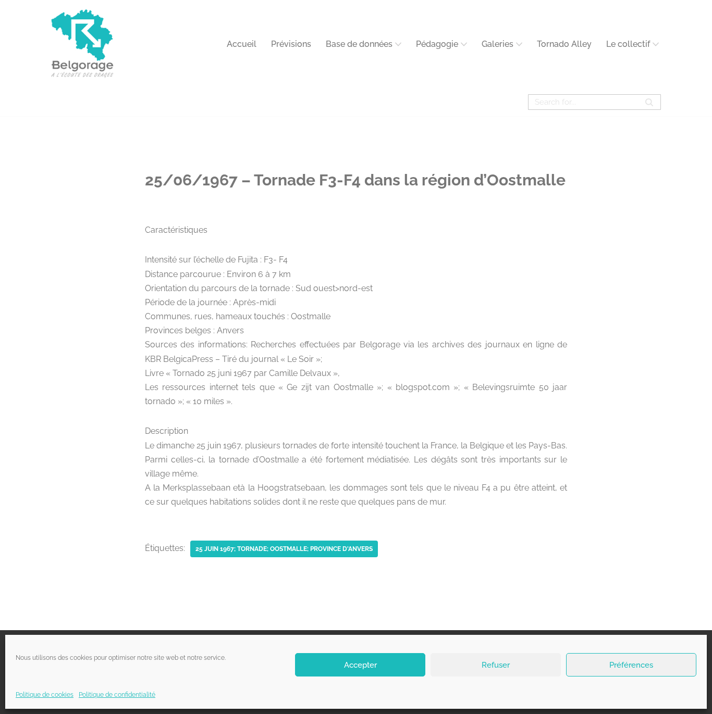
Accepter (360, 664)
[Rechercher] (649, 102)
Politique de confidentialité (117, 694)
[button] (398, 44)
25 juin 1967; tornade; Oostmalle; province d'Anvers (284, 549)
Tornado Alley (564, 44)
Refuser (496, 664)
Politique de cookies (44, 694)
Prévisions (291, 44)
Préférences (631, 664)
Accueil (241, 44)
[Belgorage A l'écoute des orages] (82, 44)
